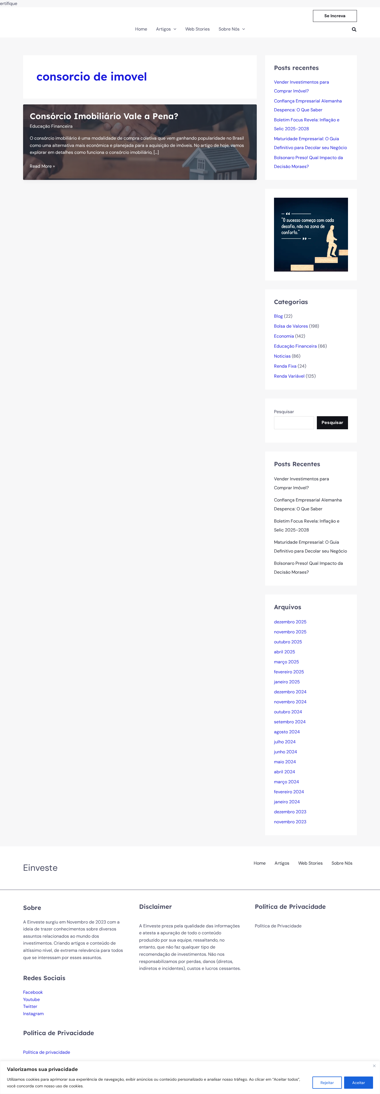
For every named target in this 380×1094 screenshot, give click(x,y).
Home (260, 863)
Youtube (31, 999)
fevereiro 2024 (289, 792)
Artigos (282, 863)
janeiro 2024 (287, 802)
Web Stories (310, 863)
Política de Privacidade (278, 926)
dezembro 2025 (290, 622)
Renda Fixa (285, 366)
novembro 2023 (290, 822)
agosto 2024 (287, 732)
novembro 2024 (290, 702)
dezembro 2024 (290, 692)
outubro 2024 (288, 712)
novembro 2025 (290, 632)
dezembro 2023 (290, 812)
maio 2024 (285, 762)
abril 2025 (284, 652)
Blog (278, 316)
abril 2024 (284, 772)
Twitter (30, 1006)
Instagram (33, 1014)
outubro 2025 (288, 642)
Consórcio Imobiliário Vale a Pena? (104, 116)
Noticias (282, 356)
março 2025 (286, 662)
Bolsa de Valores (291, 326)
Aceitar (358, 1082)
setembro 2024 (290, 722)
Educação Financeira (51, 126)
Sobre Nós (342, 863)
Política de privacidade (46, 1052)
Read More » (42, 166)
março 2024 (286, 782)
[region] (190, 1077)
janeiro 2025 (287, 682)
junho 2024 (285, 752)
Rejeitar (327, 1082)
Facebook (33, 992)
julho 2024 (285, 742)
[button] (335, 16)
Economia (284, 336)
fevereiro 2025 (289, 672)
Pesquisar (284, 412)
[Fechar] (374, 1065)
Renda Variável (289, 376)
